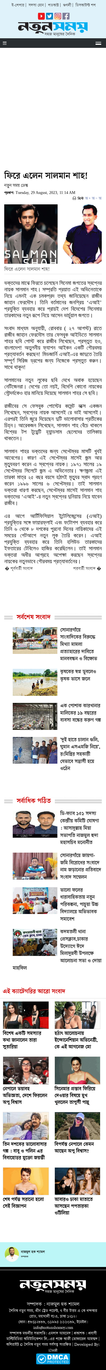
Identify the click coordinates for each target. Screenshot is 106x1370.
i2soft (53, 1350)
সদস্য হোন (36, 5)
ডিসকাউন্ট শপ (85, 5)
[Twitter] (49, 19)
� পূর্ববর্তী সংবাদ (19, 569)
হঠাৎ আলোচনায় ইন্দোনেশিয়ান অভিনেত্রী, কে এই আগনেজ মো (76, 1040)
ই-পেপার (18, 5)
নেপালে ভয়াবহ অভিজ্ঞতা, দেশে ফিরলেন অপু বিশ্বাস (25, 1096)
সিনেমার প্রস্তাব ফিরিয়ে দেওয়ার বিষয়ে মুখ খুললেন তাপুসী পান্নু (75, 1096)
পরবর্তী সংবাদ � (87, 569)
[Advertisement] (53, 103)
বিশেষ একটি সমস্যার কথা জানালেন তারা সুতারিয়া (22, 1040)
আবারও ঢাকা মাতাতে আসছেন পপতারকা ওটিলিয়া (74, 1206)
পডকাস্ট (53, 5)
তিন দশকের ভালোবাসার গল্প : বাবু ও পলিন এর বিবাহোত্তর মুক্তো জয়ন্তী (25, 1151)
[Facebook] (57, 19)
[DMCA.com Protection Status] (53, 1363)
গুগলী (67, 5)
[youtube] (41, 19)
